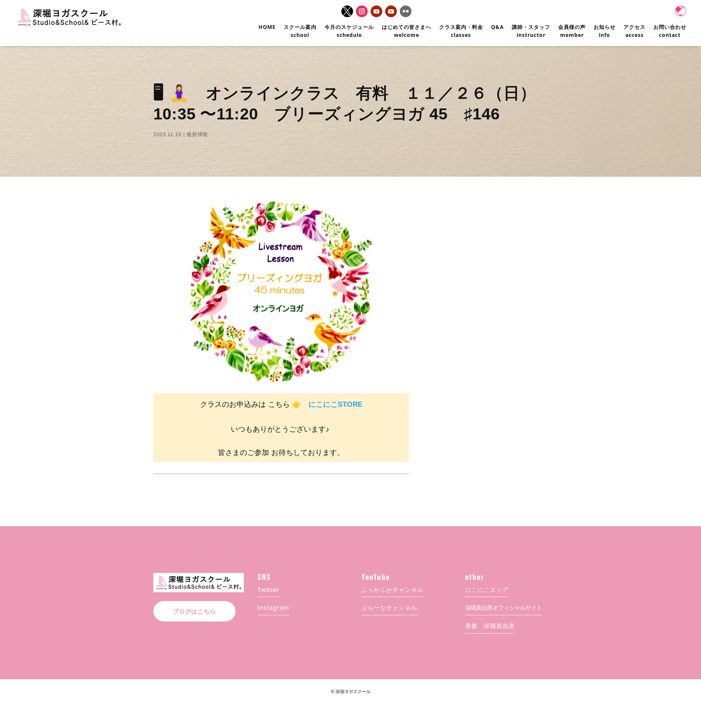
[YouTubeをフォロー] (376, 11)
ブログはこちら (194, 611)
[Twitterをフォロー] (347, 11)
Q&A (497, 26)
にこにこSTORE (336, 404)
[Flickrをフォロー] (405, 11)
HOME (267, 26)
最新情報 (197, 134)
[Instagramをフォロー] (362, 11)
